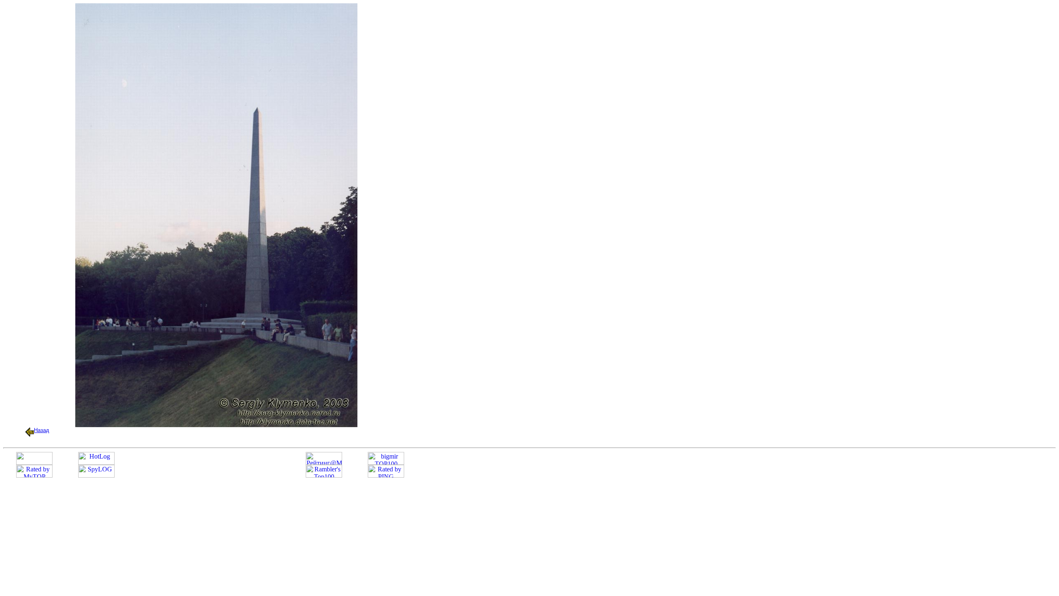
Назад (41, 430)
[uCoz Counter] (34, 462)
